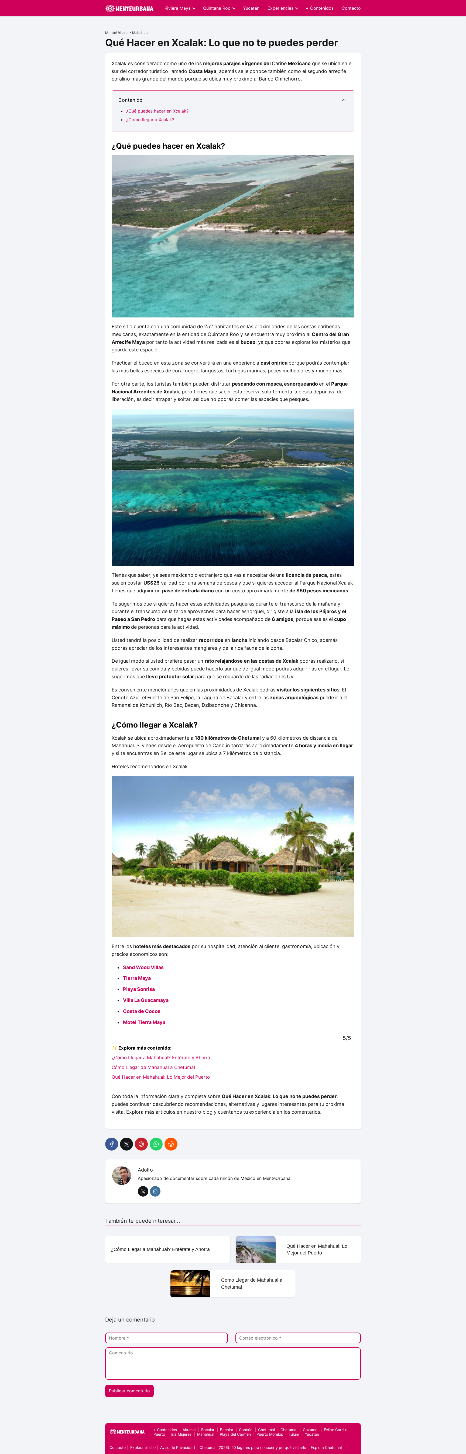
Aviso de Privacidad (177, 1447)
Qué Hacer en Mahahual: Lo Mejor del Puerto (161, 1077)
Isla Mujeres (181, 1434)
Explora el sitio (143, 1447)
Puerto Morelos (269, 1434)
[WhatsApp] (156, 1144)
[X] (126, 1144)
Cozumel (310, 1429)
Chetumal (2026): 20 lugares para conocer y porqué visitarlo (253, 1447)
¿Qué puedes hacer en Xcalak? (157, 111)
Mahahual (205, 1434)
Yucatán (251, 8)
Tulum (294, 1434)
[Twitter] (143, 1191)
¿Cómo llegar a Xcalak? (150, 119)
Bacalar (207, 1429)
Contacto (351, 8)
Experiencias (280, 8)
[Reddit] (171, 1144)
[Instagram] (155, 1191)
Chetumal (266, 1429)
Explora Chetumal (326, 1447)
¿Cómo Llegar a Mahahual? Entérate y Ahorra (161, 1057)
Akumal (189, 1429)
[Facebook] (111, 1144)
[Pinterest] (141, 1144)
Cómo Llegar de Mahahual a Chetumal (153, 1067)
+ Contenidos (320, 8)
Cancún (245, 1429)
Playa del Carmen (235, 1434)
